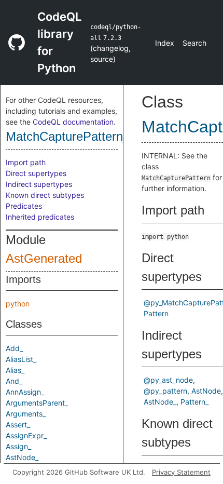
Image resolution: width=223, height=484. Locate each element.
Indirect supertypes (39, 184)
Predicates (24, 205)
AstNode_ (22, 457)
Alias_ (15, 370)
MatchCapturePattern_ (68, 136)
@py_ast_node (168, 379)
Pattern (156, 313)
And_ (14, 381)
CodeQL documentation (73, 121)
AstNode (206, 390)
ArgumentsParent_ (37, 402)
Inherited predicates (40, 216)
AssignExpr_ (26, 435)
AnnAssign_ (25, 391)
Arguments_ (26, 413)
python (18, 303)
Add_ (14, 348)
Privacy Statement (181, 472)
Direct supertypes (36, 173)
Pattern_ (194, 401)
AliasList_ (21, 359)
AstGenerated (44, 258)
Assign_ (18, 446)
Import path (26, 162)
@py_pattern (165, 390)
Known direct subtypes (45, 195)
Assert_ (18, 424)
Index (164, 42)
